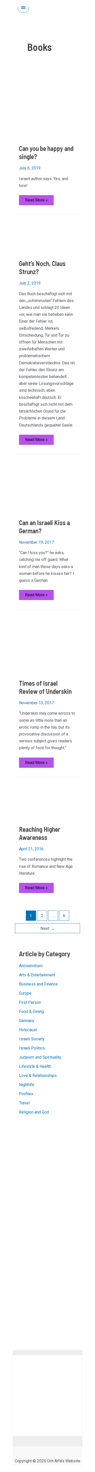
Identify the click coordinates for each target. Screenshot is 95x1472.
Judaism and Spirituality (40, 1057)
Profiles (26, 1093)
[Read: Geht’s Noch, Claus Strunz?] (47, 236)
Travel (24, 1103)
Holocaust (28, 1029)
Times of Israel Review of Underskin (45, 687)
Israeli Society (32, 1039)
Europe (25, 993)
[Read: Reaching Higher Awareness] (47, 800)
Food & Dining (31, 1011)
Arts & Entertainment (37, 975)
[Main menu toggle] (23, 6)
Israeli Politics (32, 1048)
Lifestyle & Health (35, 1066)
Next (48, 928)
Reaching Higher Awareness (39, 833)
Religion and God (34, 1112)
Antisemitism (31, 965)
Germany (26, 1020)
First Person (30, 1002)
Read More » (36, 201)
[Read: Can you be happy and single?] (47, 105)
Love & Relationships (38, 1075)
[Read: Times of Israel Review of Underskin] (38, 644)
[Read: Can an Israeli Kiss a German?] (47, 486)
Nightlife (26, 1084)
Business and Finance (38, 984)
